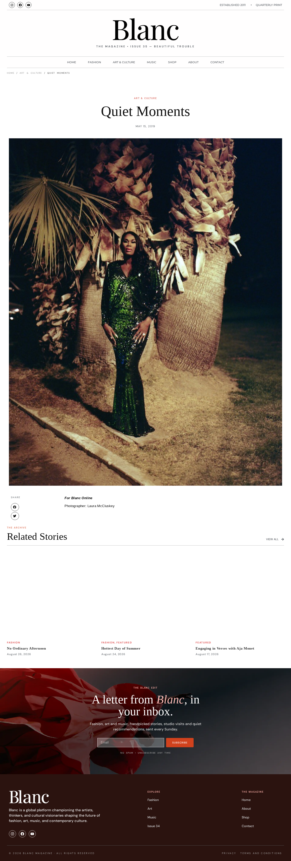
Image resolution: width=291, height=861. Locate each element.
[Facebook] (20, 5)
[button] (15, 507)
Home (71, 62)
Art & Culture (124, 62)
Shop (172, 62)
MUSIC (151, 62)
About (193, 62)
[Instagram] (12, 5)
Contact (217, 62)
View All (272, 539)
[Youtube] (28, 5)
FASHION (94, 62)
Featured (124, 642)
